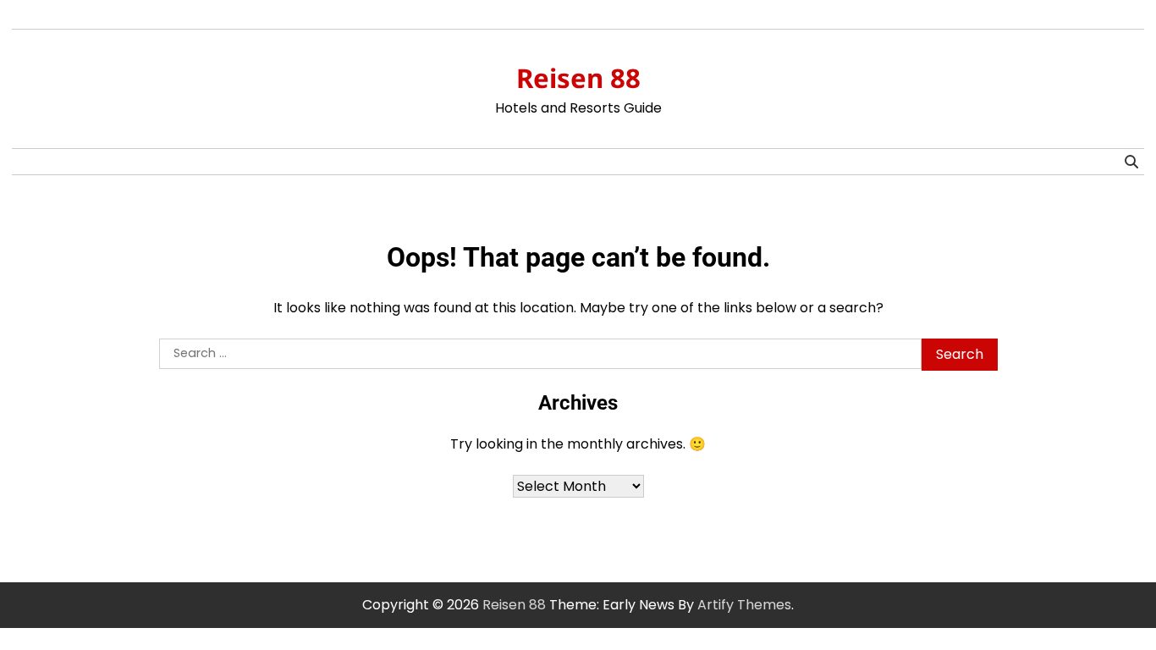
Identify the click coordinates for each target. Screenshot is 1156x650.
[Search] (1131, 161)
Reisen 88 (578, 78)
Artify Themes (744, 604)
